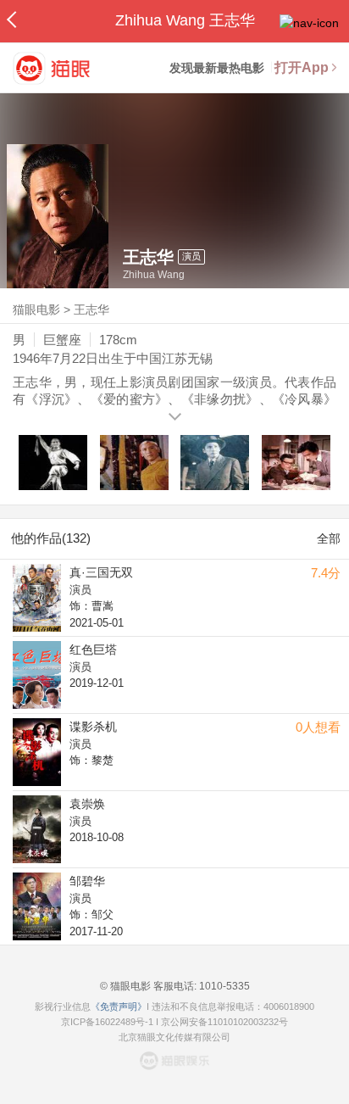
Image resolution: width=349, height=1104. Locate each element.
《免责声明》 (119, 1006)
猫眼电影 (36, 309)
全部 (329, 538)
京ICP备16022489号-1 (107, 1022)
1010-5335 (223, 986)
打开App (301, 67)
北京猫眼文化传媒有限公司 (174, 1037)
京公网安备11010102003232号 (224, 1022)
